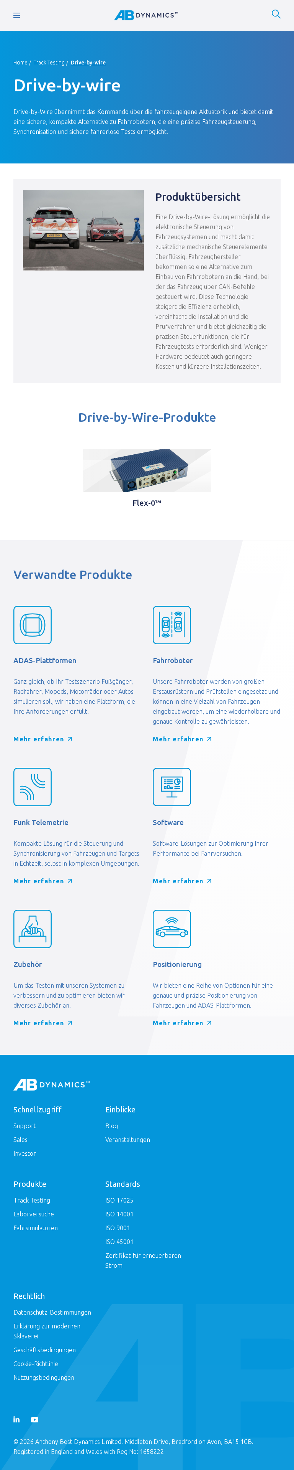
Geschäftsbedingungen (44, 1349)
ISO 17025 (119, 1200)
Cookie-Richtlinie (35, 1363)
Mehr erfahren (38, 739)
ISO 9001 (117, 1227)
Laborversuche (33, 1214)
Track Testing (49, 62)
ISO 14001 (119, 1214)
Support (24, 1125)
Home (20, 62)
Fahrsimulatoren (35, 1227)
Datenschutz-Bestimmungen (52, 1312)
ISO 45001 (119, 1241)
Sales (20, 1139)
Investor (24, 1153)
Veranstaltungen (127, 1139)
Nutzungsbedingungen (43, 1377)
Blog (111, 1125)
